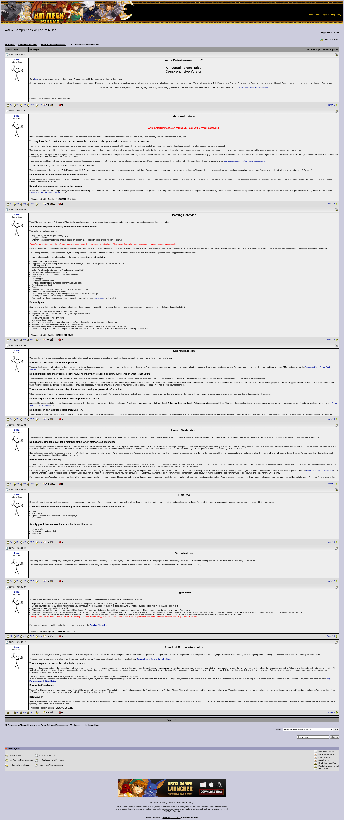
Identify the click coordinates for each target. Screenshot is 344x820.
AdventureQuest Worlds (196, 807)
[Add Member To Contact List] (54, 105)
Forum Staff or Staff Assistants (319, 471)
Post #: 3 (331, 339)
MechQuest (154, 807)
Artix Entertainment (217, 807)
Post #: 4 (331, 419)
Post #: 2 (331, 204)
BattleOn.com (177, 807)
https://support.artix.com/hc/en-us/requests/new (244, 161)
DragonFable (140, 807)
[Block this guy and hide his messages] (62, 105)
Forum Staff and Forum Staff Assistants (251, 87)
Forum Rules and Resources (53, 45)
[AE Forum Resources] (27, 45)
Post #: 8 (331, 636)
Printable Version (331, 40)
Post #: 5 (331, 484)
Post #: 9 (331, 712)
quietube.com (99, 298)
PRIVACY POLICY (172, 811)
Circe (17, 59)
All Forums (10, 45)
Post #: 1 (331, 105)
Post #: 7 (331, 581)
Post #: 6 (331, 542)
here (36, 79)
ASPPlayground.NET (172, 817)
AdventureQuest (125, 807)
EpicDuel (165, 807)
